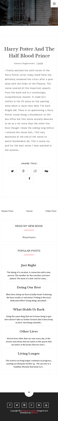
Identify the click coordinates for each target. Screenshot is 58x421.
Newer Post (7, 210)
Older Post (51, 210)
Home (29, 210)
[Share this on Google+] (24, 171)
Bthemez (34, 412)
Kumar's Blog (29, 7)
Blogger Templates (29, 411)
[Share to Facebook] (29, 178)
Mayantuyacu (29, 237)
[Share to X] (12, 171)
